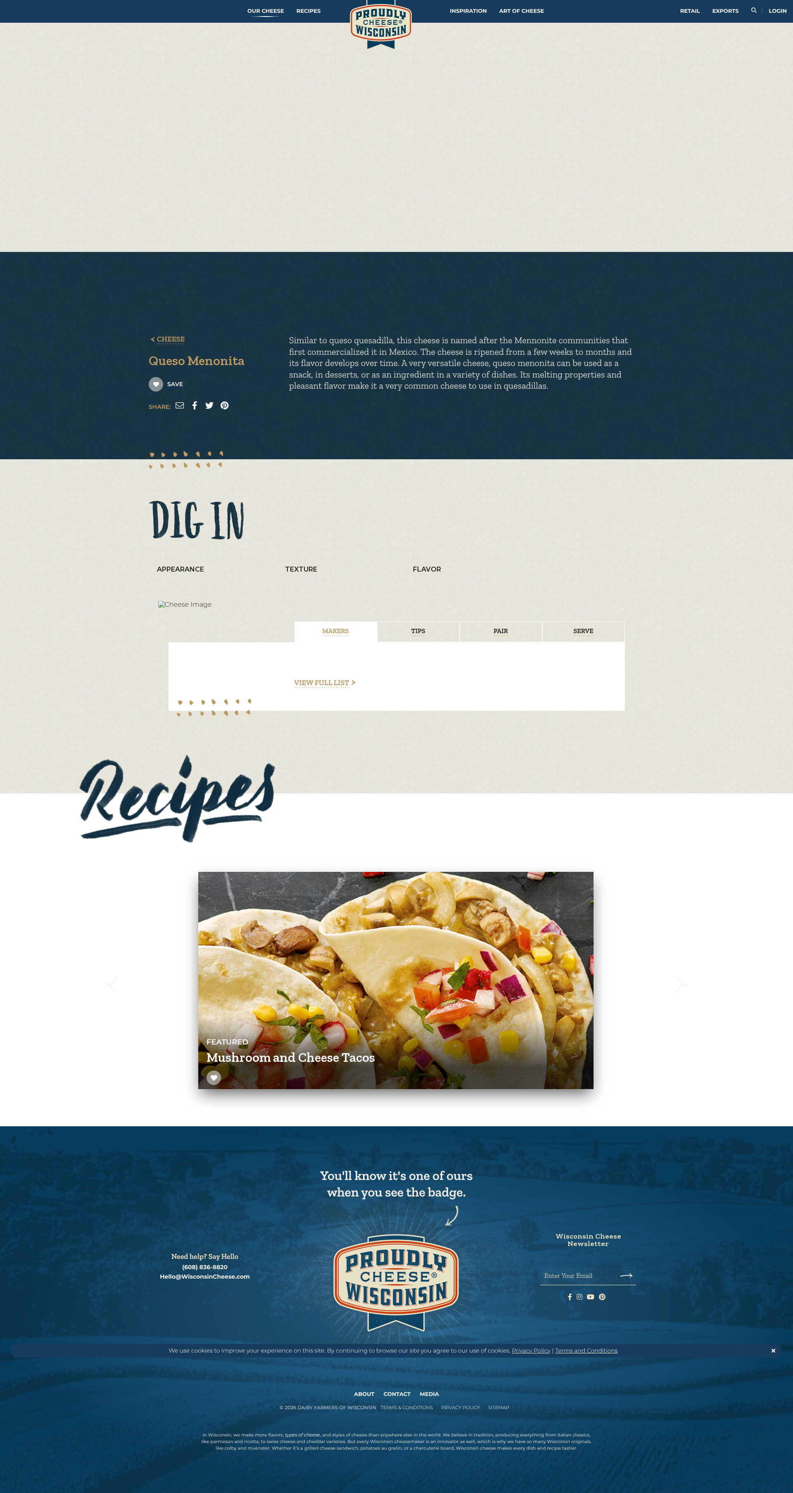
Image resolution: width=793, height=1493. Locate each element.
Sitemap (498, 1407)
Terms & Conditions (406, 1407)
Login (778, 11)
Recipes (309, 11)
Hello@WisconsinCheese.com (205, 1276)
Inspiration (468, 11)
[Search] (754, 11)
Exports (725, 11)
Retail (690, 11)
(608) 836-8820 (205, 1267)
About (364, 1394)
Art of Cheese (521, 11)
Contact (397, 1394)
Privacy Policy (531, 1350)
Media (429, 1394)
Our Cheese (265, 11)
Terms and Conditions (586, 1350)
